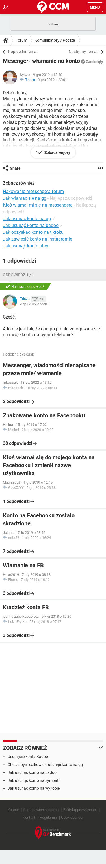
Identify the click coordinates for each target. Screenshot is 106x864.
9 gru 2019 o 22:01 (52, 80)
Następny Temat (83, 51)
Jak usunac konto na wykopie (34, 788)
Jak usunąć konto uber (25, 246)
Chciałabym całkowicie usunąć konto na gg (45, 764)
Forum (21, 40)
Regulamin (48, 817)
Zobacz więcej (57, 152)
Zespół (13, 810)
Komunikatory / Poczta (54, 40)
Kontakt (29, 817)
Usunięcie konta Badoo (28, 756)
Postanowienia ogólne (41, 810)
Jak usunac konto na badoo (32, 772)
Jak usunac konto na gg (27, 218)
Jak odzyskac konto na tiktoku (33, 232)
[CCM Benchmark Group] (53, 833)
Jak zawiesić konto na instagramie (37, 239)
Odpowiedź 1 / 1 (18, 275)
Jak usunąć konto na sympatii (34, 780)
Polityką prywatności (80, 810)
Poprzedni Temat (23, 51)
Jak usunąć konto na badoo (31, 225)
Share (15, 168)
